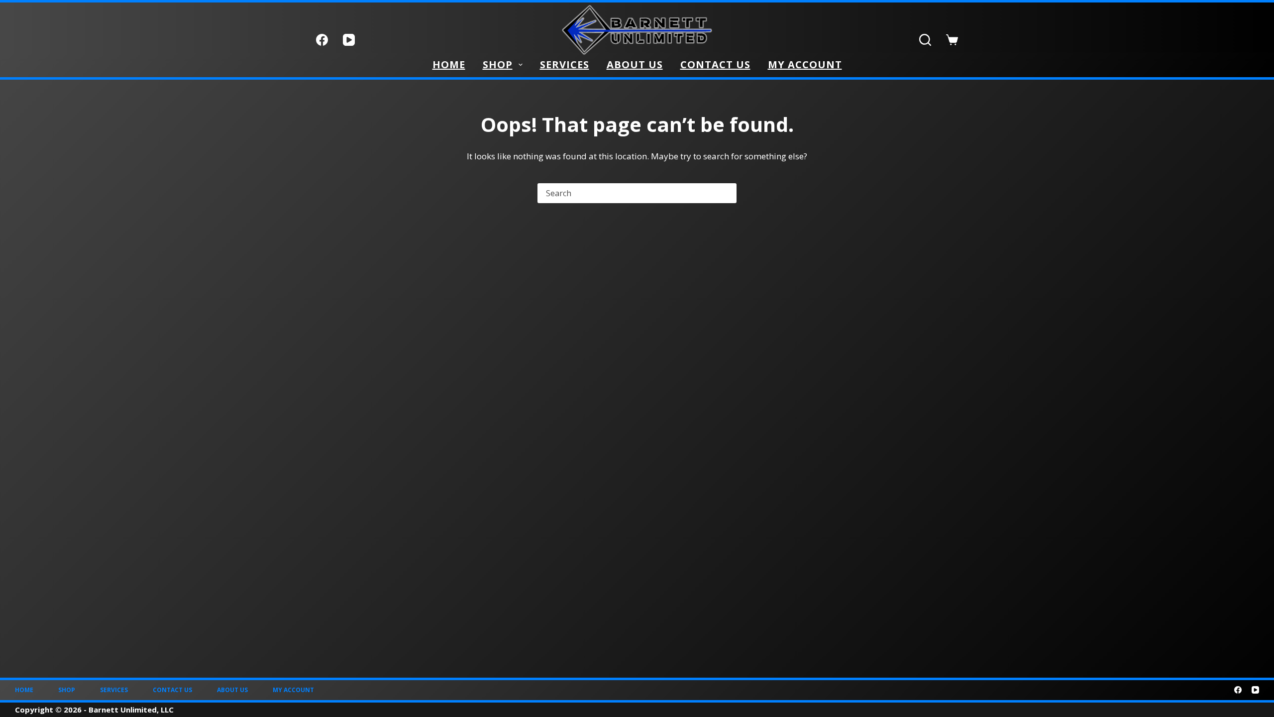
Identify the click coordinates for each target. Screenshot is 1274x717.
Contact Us (715, 65)
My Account (805, 65)
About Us (635, 65)
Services (564, 65)
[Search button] (727, 193)
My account (293, 690)
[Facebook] (322, 40)
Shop (498, 65)
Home (448, 65)
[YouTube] (349, 40)
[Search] (925, 40)
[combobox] (628, 193)
